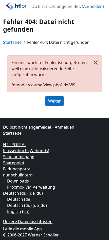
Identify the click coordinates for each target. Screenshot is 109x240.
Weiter (54, 101)
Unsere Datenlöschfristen (27, 221)
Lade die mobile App (22, 229)
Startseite (12, 42)
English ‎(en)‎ (18, 211)
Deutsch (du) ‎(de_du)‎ (23, 193)
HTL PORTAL (14, 144)
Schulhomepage (18, 156)
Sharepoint (13, 163)
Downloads (18, 181)
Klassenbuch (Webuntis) (26, 150)
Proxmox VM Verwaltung (31, 187)
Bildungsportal (17, 169)
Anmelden (93, 6)
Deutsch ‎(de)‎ (19, 199)
